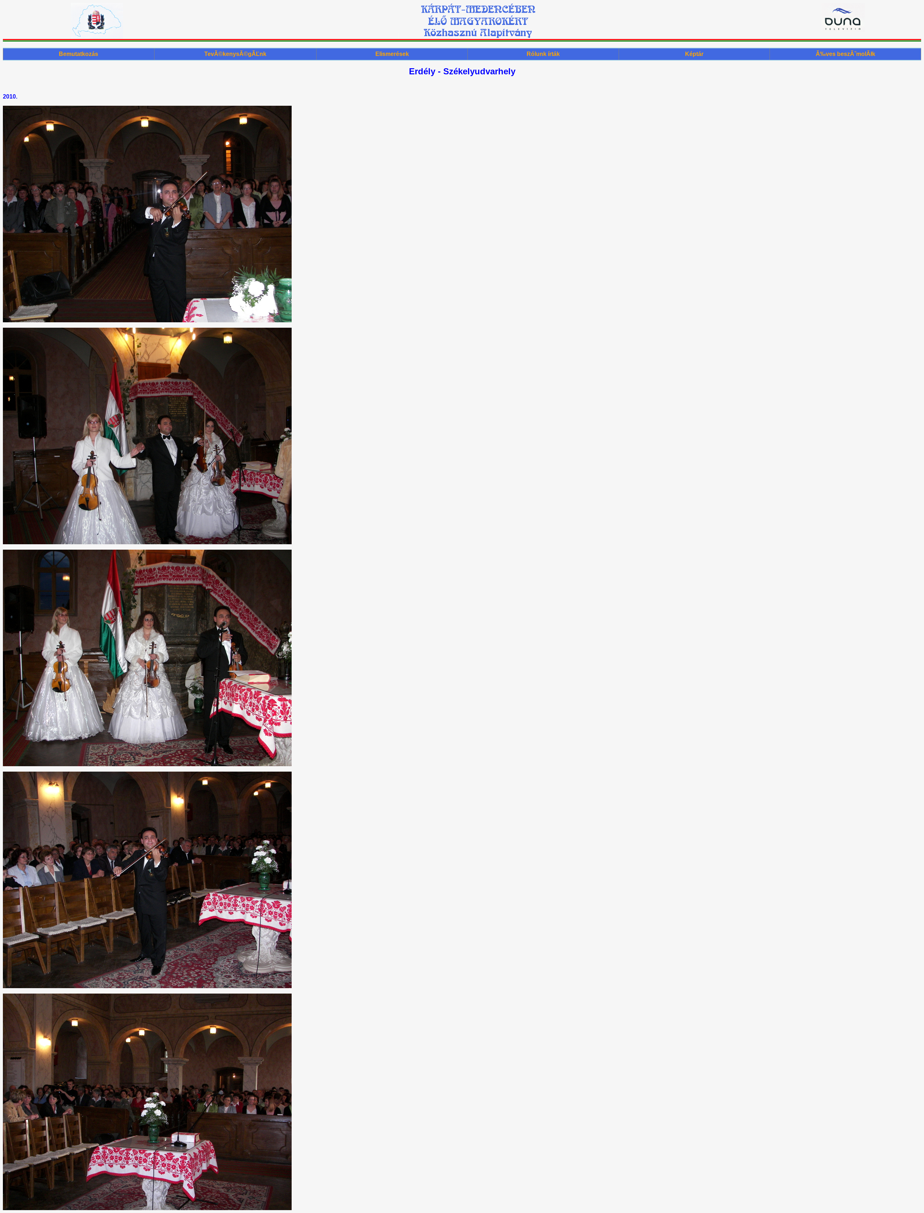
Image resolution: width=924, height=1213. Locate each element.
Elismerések (392, 54)
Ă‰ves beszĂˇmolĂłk (845, 54)
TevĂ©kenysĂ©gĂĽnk (235, 54)
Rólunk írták (543, 54)
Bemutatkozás (78, 54)
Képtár (694, 54)
